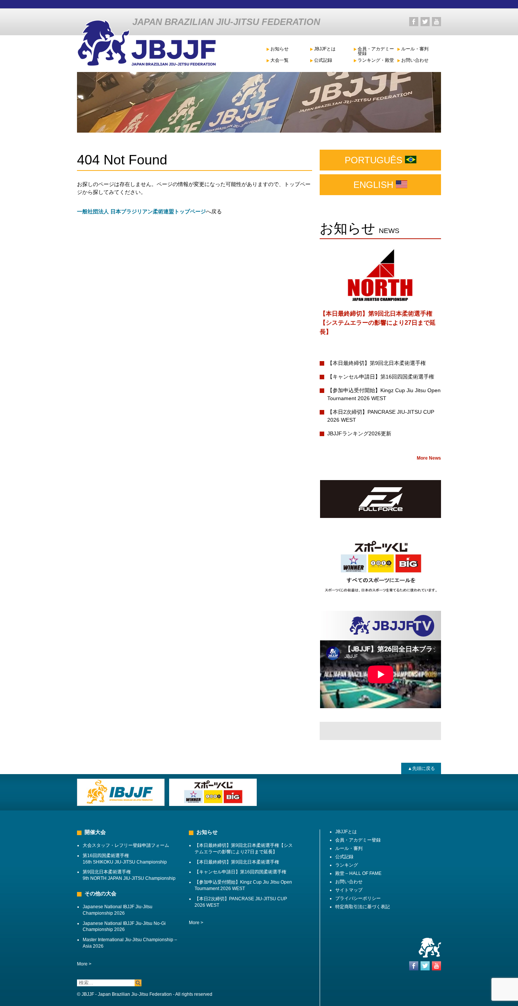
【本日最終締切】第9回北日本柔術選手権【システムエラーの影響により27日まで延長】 (378, 322)
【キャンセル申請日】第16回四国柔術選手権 (380, 377)
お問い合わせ (415, 60)
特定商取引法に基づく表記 (362, 906)
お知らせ (279, 49)
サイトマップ (349, 890)
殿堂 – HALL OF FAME (358, 873)
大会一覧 (279, 60)
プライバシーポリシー (358, 898)
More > (84, 964)
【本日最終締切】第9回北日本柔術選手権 (376, 363)
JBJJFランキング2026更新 (359, 433)
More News (429, 458)
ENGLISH (374, 185)
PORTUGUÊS (375, 160)
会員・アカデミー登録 (376, 51)
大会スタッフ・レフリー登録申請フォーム (126, 845)
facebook (413, 21)
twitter (425, 21)
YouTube (436, 21)
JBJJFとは (325, 49)
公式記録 (323, 60)
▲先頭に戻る (421, 768)
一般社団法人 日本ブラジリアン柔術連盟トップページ (141, 211)
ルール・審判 (415, 49)
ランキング (346, 865)
